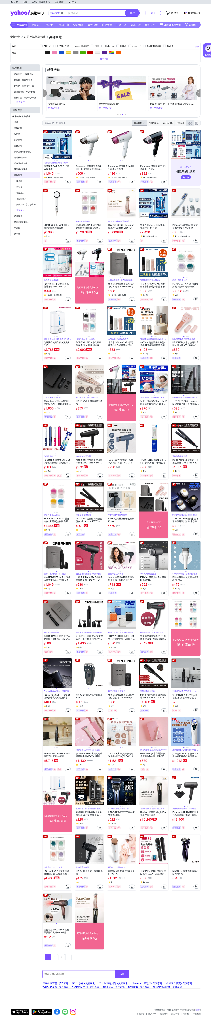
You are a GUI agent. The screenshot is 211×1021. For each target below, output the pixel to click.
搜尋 (122, 974)
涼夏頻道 (107, 24)
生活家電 (18, 145)
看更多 (148, 24)
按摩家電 (18, 216)
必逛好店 (121, 24)
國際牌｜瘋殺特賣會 (23, 79)
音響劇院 (18, 128)
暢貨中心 (64, 24)
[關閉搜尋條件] (62, 13)
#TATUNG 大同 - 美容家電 (85, 986)
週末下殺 (136, 24)
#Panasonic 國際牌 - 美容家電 (146, 983)
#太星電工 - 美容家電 (113, 986)
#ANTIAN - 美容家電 (138, 986)
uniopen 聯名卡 (172, 24)
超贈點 (192, 24)
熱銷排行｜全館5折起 (23, 73)
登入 (153, 13)
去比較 (186, 177)
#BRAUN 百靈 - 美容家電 (55, 983)
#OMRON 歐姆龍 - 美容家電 (113, 983)
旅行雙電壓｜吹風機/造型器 (26, 91)
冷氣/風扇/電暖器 (22, 222)
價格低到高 (154, 122)
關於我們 (152, 1013)
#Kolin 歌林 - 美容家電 (83, 983)
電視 (16, 122)
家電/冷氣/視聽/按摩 (21, 116)
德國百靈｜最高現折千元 (25, 97)
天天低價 (93, 24)
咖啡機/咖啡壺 (20, 157)
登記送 (49, 24)
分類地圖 (197, 1013)
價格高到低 (168, 122)
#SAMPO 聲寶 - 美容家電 (179, 983)
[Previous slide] (45, 144)
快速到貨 (78, 24)
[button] (45, 93)
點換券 (35, 24)
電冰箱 (17, 227)
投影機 (17, 133)
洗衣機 (17, 233)
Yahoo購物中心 (27, 13)
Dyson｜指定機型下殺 (24, 85)
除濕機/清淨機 (20, 169)
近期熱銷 (180, 122)
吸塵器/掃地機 (20, 163)
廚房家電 (18, 139)
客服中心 (141, 1013)
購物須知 (164, 1013)
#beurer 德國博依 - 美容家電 (167, 986)
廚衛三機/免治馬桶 (22, 151)
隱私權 (186, 1013)
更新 (198, 1009)
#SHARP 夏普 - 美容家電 (55, 986)
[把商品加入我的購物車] (68, 182)
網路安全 (175, 1013)
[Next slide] (70, 144)
